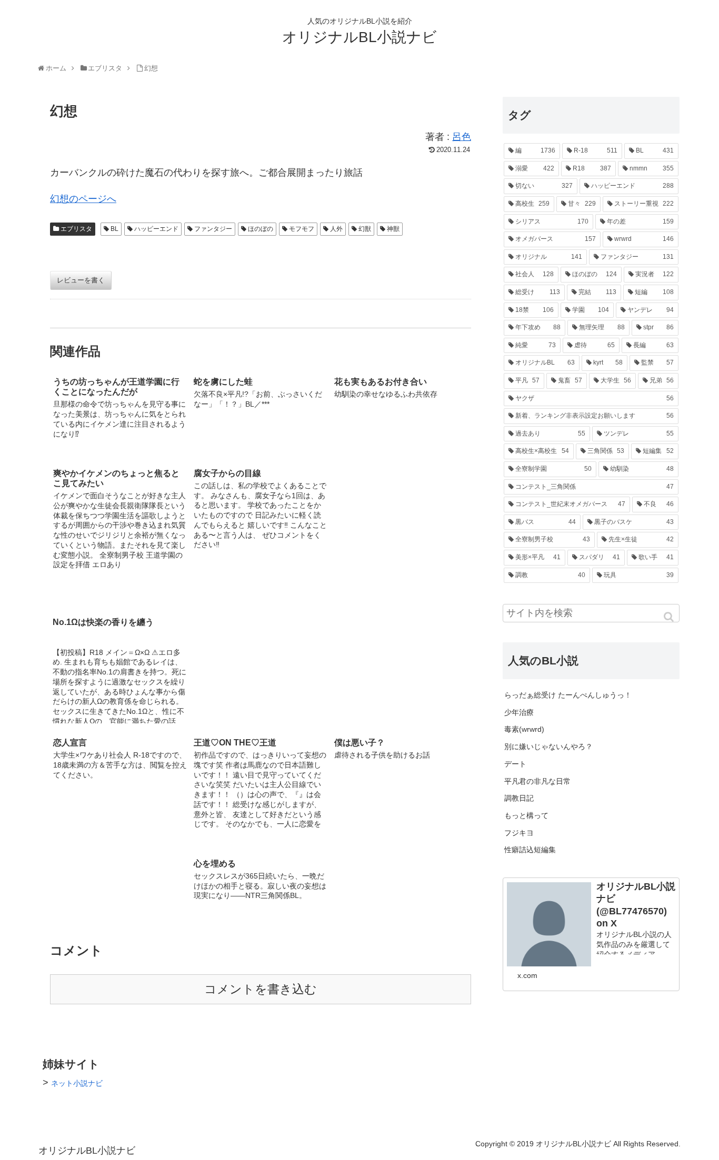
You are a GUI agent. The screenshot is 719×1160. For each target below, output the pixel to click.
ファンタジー (213, 229)
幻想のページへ (83, 199)
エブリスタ (76, 229)
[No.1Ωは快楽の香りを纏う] (401, 525)
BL (114, 229)
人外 (336, 229)
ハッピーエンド (156, 229)
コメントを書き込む (260, 989)
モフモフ (301, 229)
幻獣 (364, 229)
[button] (670, 617)
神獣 (393, 229)
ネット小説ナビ (77, 1083)
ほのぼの (260, 229)
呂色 (461, 137)
